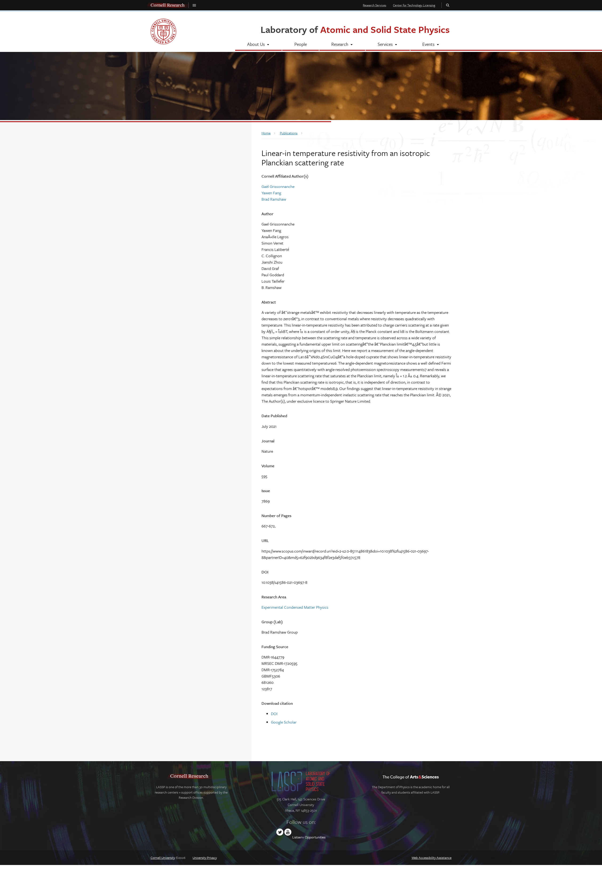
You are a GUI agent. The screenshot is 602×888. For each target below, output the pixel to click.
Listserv (298, 837)
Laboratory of (355, 29)
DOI (274, 714)
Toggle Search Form (448, 5)
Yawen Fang (271, 193)
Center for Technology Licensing (414, 5)
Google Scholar (284, 722)
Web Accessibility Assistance (432, 857)
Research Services (374, 5)
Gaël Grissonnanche (277, 186)
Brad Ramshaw (273, 199)
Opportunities (315, 837)
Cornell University (162, 857)
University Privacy (205, 857)
